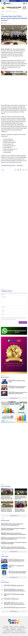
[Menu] (2, 3)
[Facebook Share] (16, 170)
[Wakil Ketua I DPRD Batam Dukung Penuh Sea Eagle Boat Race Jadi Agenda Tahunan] (4, 560)
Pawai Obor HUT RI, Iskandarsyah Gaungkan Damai (14, 595)
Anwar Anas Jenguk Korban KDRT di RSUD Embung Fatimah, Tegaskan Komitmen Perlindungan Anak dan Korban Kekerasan (13, 548)
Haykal (5, 22)
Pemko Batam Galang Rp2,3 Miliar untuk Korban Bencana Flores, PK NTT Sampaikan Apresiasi (17, 393)
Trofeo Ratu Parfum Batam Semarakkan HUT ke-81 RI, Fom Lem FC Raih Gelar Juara (7, 498)
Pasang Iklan (5, 628)
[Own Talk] (8, 3)
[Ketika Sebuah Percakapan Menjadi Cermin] (4, 381)
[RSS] (18, 623)
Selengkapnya (13, 398)
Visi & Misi (16, 626)
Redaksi (7, 629)
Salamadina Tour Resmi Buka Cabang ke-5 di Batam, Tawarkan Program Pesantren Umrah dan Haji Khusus (17, 387)
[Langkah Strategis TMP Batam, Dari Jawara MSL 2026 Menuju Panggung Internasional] (7, 504)
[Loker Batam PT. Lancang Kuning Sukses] (4, 566)
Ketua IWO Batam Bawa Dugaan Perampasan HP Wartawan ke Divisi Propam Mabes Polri (12, 524)
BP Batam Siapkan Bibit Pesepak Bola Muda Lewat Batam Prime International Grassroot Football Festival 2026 (21, 498)
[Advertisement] (14, 89)
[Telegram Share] (23, 170)
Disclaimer (13, 629)
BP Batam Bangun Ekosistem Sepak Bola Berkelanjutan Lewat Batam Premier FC (20, 510)
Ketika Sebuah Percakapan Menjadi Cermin (16, 381)
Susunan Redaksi (21, 628)
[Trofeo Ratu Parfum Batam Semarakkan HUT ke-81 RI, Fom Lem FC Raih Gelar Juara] (7, 492)
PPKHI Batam (20, 165)
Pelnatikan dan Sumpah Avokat (8, 165)
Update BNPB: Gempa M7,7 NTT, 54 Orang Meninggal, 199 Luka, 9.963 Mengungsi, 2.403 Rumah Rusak (14, 603)
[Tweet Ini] (18, 170)
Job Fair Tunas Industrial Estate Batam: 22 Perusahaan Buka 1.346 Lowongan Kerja (17, 572)
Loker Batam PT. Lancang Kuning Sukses (16, 566)
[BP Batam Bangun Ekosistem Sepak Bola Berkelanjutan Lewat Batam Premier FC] (21, 504)
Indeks (11, 626)
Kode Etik (6, 626)
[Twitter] (13, 623)
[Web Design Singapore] (14, 355)
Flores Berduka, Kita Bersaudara (11, 599)
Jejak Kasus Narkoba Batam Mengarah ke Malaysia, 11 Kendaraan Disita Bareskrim (13, 529)
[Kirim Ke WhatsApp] (26, 170)
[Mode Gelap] (24, 3)
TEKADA (24, 632)
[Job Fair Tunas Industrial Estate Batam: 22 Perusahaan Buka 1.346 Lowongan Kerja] (4, 572)
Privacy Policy (13, 628)
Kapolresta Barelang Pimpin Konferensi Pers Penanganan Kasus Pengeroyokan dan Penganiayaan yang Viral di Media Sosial (13, 534)
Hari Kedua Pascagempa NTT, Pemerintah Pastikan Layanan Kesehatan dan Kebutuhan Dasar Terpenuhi (14, 590)
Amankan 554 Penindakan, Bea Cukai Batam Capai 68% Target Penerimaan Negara (13, 543)
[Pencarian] (26, 3)
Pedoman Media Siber (8, 631)
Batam (2, 14)
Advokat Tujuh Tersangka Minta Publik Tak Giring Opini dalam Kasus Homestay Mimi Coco (13, 538)
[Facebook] (11, 623)
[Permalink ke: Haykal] (2, 23)
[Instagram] (15, 623)
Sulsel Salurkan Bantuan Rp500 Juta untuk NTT (15, 607)
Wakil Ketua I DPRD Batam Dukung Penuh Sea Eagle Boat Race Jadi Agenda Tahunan (16, 560)
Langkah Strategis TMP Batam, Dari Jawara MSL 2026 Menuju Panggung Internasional (6, 510)
